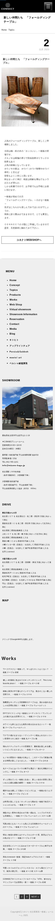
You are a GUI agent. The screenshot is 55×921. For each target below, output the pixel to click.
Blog (12, 333)
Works (13, 299)
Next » (35, 897)
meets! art (16, 357)
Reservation (17, 319)
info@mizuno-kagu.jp (13, 465)
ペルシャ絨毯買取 (19, 363)
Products (15, 295)
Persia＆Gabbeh (19, 351)
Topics (12, 30)
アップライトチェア (20, 346)
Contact (14, 324)
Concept (15, 285)
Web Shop (16, 304)
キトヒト (14, 340)
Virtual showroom (20, 309)
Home (4, 30)
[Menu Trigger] (48, 6)
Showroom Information (23, 314)
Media (13, 329)
